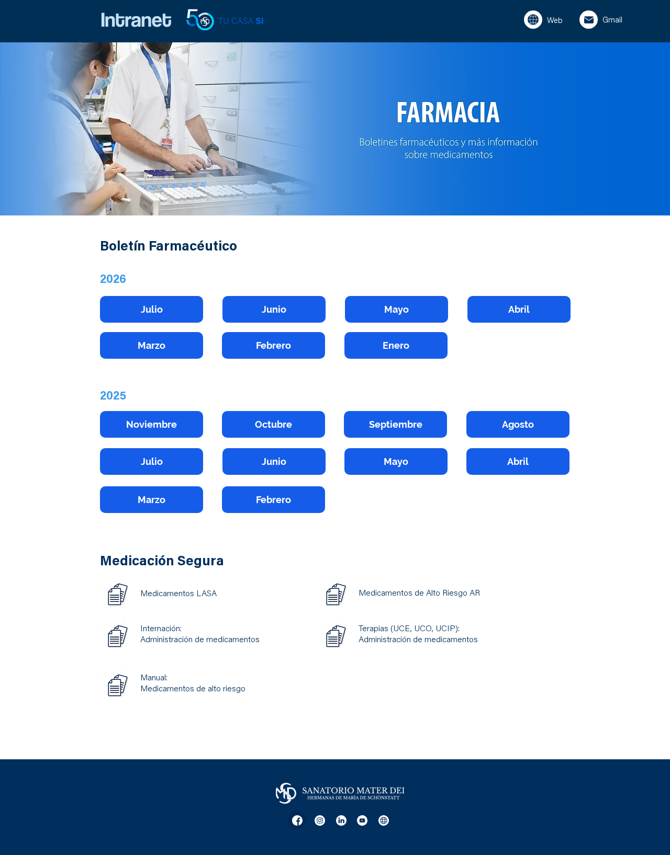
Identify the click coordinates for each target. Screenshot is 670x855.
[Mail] (588, 19)
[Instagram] (319, 820)
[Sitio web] (533, 19)
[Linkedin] (341, 820)
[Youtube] (362, 820)
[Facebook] (297, 820)
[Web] (383, 820)
